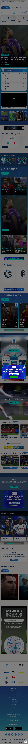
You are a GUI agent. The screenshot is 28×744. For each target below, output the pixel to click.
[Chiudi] (24, 367)
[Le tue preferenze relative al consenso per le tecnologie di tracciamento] (25, 742)
